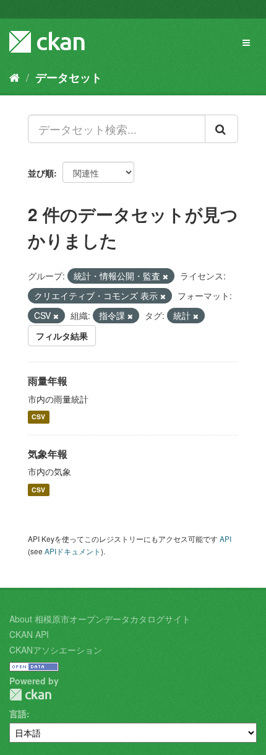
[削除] (165, 276)
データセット (68, 77)
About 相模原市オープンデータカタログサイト (100, 619)
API (225, 538)
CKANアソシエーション (55, 650)
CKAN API (29, 634)
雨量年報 (47, 380)
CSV (38, 417)
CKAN (30, 694)
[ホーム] (14, 77)
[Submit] (221, 129)
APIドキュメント (73, 551)
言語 (18, 713)
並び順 (41, 173)
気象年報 (47, 454)
